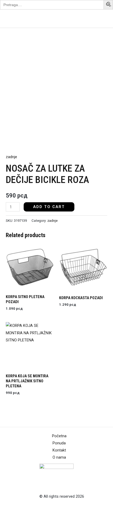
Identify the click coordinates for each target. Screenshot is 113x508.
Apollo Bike (16, 18)
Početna (59, 436)
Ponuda (59, 443)
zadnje (11, 156)
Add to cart (49, 206)
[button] (109, 5)
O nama (59, 457)
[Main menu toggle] (102, 18)
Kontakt (59, 450)
